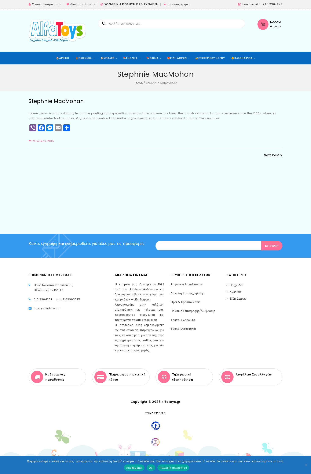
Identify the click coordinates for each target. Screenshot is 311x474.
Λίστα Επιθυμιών (82, 4)
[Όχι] (306, 465)
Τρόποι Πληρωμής (183, 320)
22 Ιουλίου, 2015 (43, 141)
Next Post (271, 155)
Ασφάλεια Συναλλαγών (187, 284)
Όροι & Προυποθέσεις (185, 302)
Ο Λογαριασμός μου (46, 4)
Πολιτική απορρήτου (173, 467)
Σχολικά (235, 292)
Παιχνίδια (236, 285)
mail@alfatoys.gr (47, 308)
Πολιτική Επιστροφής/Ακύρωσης (193, 311)
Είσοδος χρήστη (179, 4)
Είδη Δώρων (238, 299)
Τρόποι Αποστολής (184, 329)
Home (138, 83)
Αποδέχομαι (134, 467)
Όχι (151, 467)
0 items (275, 26)
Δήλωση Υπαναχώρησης (187, 293)
